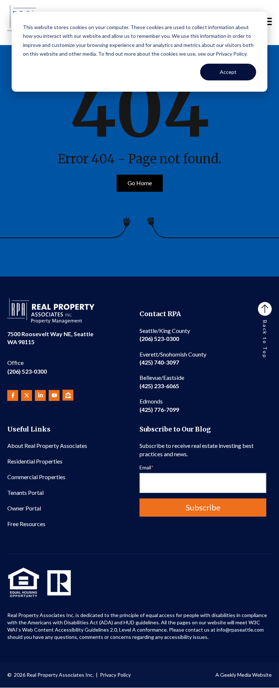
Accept (228, 72)
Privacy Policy (115, 675)
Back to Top (265, 339)
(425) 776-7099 (159, 405)
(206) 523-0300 (27, 367)
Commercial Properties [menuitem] (36, 476)
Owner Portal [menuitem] (24, 508)
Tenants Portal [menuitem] (25, 492)
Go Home (140, 182)
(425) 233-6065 (162, 381)
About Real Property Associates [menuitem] (47, 445)
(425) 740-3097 (173, 358)
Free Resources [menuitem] (26, 523)
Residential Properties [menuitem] (34, 461)
